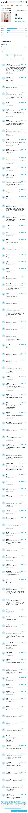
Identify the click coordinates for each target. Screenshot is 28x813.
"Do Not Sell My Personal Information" (13, 808)
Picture (11, 55)
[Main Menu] (1, 2)
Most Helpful (18, 55)
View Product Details (20, 21)
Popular (3, 5)
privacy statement (5, 803)
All (7, 55)
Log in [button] (22, 2)
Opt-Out (18, 811)
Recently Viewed (19, 5)
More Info (24, 811)
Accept (13, 811)
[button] (20, 2)
